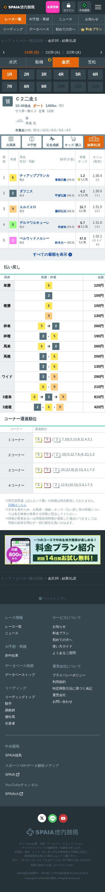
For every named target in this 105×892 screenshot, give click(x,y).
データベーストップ (20, 675)
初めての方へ (65, 29)
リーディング (13, 29)
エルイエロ (28, 207)
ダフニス (26, 191)
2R (26, 74)
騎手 (8, 703)
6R (95, 74)
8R (26, 86)
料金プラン (60, 633)
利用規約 (59, 682)
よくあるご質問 (64, 653)
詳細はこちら (17, 505)
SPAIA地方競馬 (47, 878)
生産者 (10, 723)
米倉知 (62, 226)
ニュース (65, 19)
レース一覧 (13, 19)
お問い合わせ (62, 701)
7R (9, 86)
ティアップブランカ (34, 175)
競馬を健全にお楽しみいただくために (52, 865)
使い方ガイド (62, 646)
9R (44, 86)
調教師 (10, 710)
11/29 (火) (52, 52)
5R (78, 74)
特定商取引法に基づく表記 (72, 688)
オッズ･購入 (73, 145)
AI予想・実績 (39, 19)
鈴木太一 (60, 242)
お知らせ (91, 19)
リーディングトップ (20, 697)
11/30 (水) (73, 52)
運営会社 (59, 695)
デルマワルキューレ (34, 223)
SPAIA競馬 (13, 755)
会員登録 (52, 6)
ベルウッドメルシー (34, 238)
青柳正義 (60, 179)
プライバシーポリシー (69, 675)
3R (44, 74)
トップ (6, 41)
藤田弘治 (60, 211)
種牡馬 (10, 717)
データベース (39, 29)
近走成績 (52, 145)
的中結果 (11, 655)
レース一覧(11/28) (29, 41)
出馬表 (11, 145)
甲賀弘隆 (60, 195)
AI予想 (31, 145)
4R (61, 74)
